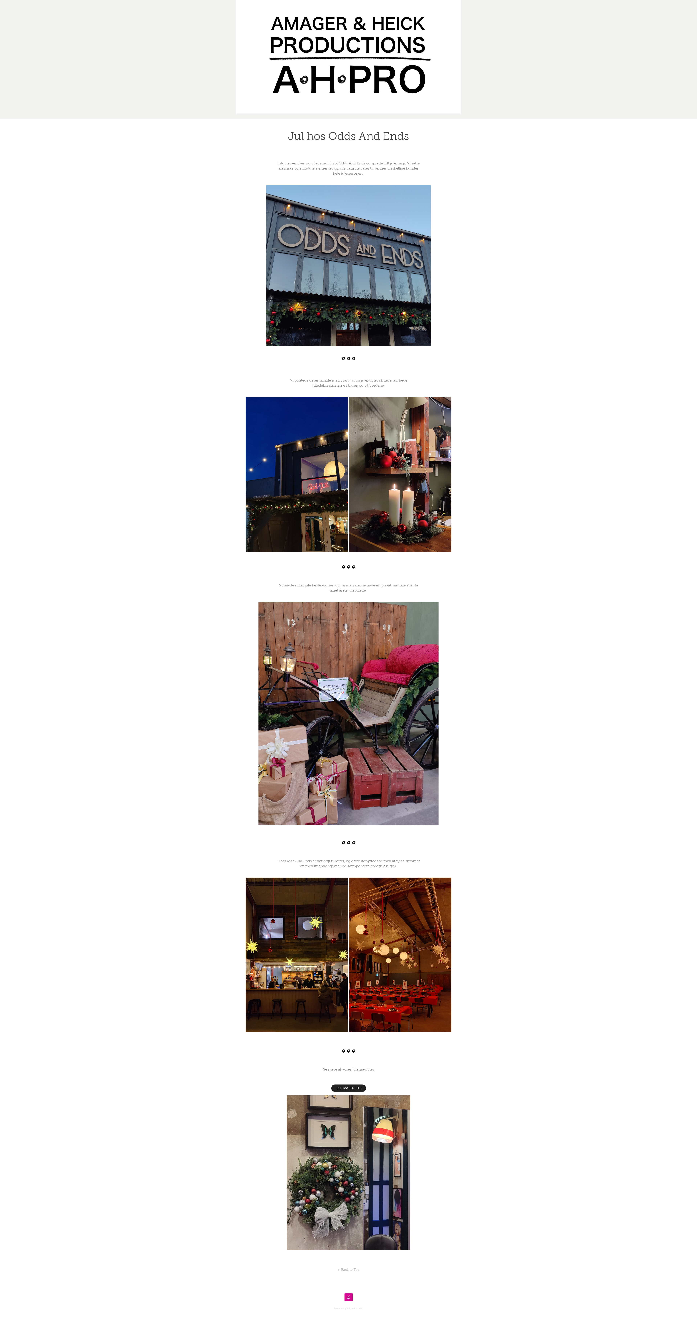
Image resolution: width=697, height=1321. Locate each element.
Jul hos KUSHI (348, 1088)
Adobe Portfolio (355, 1308)
